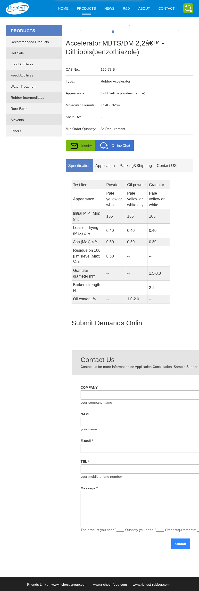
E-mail (87, 441)
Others (16, 131)
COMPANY (89, 387)
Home (63, 8)
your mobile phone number (101, 476)
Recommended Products (30, 42)
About (144, 8)
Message (89, 488)
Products (86, 8)
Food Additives (22, 64)
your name (89, 429)
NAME (86, 414)
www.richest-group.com (69, 584)
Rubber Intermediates (27, 97)
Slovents (17, 120)
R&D (126, 8)
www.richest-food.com (110, 584)
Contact (166, 8)
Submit (180, 543)
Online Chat (121, 145)
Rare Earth (19, 109)
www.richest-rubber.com (151, 584)
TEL (85, 461)
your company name (96, 402)
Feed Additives (22, 75)
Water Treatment (23, 86)
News (109, 8)
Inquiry (86, 145)
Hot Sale (17, 53)
